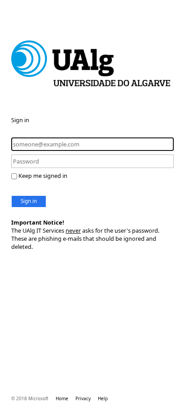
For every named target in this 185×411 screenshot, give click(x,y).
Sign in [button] (29, 201)
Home (62, 398)
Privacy (83, 398)
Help (103, 398)
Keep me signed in (42, 176)
